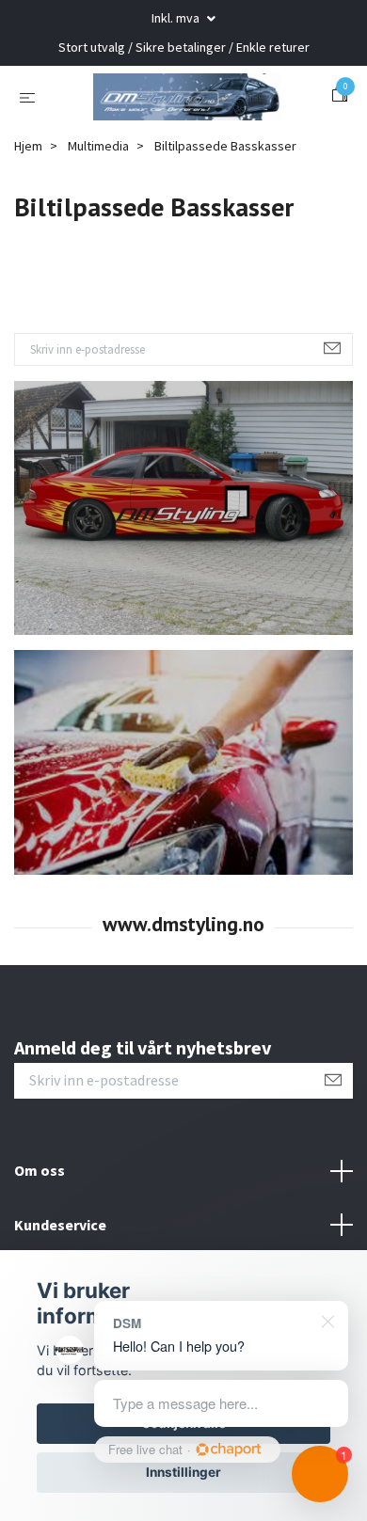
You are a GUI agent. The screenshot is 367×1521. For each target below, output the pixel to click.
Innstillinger (183, 1472)
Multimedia (98, 230)
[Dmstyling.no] (183, 139)
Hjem (28, 230)
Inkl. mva (177, 17)
